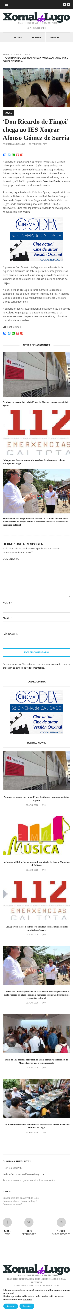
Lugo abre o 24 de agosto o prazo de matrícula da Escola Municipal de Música (36, 863)
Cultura (36, 37)
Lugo (28, 54)
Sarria (17, 173)
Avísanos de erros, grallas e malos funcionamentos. (29, 1180)
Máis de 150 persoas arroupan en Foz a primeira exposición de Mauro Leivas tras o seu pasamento (36, 1061)
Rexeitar (27, 1306)
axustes (27, 1299)
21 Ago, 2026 (32, 935)
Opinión (54, 37)
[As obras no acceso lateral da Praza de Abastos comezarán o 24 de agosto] (36, 789)
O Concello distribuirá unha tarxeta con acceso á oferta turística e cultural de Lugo (36, 1126)
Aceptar (11, 1306)
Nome (7, 602)
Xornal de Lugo (16, 144)
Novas (18, 37)
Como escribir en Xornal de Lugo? (20, 1201)
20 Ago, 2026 (32, 1132)
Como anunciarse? (12, 1204)
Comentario (11, 559)
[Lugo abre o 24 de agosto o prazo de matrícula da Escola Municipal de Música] (36, 854)
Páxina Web (10, 634)
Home (6, 54)
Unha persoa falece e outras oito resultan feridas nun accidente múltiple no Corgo (34, 462)
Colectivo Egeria (51, 181)
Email (7, 618)
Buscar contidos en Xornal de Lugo (21, 1198)
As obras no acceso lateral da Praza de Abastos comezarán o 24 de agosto (36, 403)
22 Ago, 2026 (32, 805)
